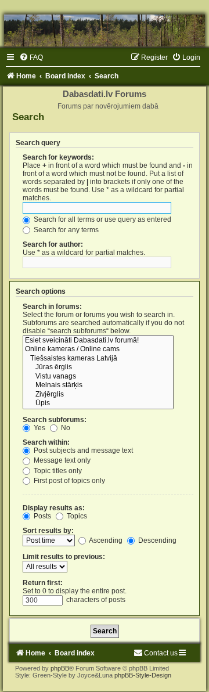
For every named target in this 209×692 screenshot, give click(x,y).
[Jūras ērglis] (98, 367)
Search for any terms (65, 230)
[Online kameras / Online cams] (98, 349)
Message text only (61, 460)
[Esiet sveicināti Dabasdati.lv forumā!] (98, 340)
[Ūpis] (98, 403)
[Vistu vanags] (98, 376)
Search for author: (53, 244)
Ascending (105, 540)
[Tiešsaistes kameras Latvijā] (98, 358)
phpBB (60, 668)
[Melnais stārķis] (98, 385)
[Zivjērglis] (98, 394)
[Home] (104, 30)
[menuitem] (31, 57)
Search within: (46, 442)
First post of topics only (68, 481)
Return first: (43, 583)
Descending (156, 540)
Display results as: (54, 508)
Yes (38, 428)
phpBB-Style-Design (142, 675)
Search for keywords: (58, 157)
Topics (76, 516)
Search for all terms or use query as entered (101, 219)
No (64, 428)
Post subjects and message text (82, 450)
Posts (41, 516)
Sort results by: (48, 531)
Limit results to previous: (64, 557)
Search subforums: (55, 420)
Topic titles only (57, 471)
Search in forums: (52, 306)
